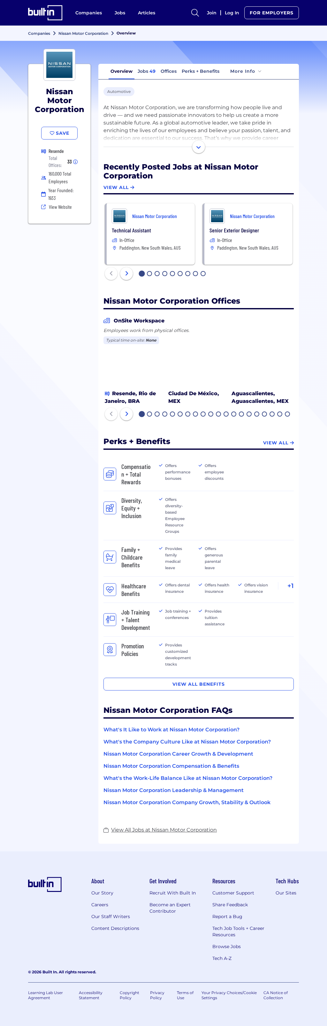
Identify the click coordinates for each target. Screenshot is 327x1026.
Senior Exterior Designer (234, 230)
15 (249, 415)
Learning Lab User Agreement (45, 995)
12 (226, 415)
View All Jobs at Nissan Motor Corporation (164, 830)
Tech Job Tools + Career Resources (238, 931)
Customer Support (233, 893)
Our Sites (286, 893)
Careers (99, 905)
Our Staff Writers (110, 916)
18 (272, 415)
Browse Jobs (226, 946)
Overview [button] (121, 71)
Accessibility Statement (91, 995)
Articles (146, 13)
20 (287, 415)
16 (257, 415)
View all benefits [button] (198, 684)
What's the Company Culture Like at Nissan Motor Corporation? (187, 742)
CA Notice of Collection (275, 995)
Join (212, 13)
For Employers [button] (271, 13)
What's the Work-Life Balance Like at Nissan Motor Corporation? (187, 778)
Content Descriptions (115, 928)
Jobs (120, 13)
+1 (290, 586)
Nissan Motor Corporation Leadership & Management (173, 790)
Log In (232, 13)
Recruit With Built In (172, 893)
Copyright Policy (129, 995)
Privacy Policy (157, 995)
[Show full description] (198, 146)
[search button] (195, 12)
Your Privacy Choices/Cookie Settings (229, 995)
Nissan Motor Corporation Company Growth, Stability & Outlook (186, 802)
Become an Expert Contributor (170, 908)
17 (264, 415)
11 (218, 415)
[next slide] (126, 273)
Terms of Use (185, 995)
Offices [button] (169, 71)
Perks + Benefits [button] (200, 71)
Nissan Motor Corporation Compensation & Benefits (171, 766)
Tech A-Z (222, 958)
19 (280, 415)
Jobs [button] (147, 71)
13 (234, 415)
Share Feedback (230, 905)
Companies (88, 13)
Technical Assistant (131, 230)
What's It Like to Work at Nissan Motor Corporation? (171, 730)
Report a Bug (227, 916)
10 (211, 415)
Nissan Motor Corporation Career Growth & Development (178, 754)
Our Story (102, 893)
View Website (60, 207)
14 (242, 415)
